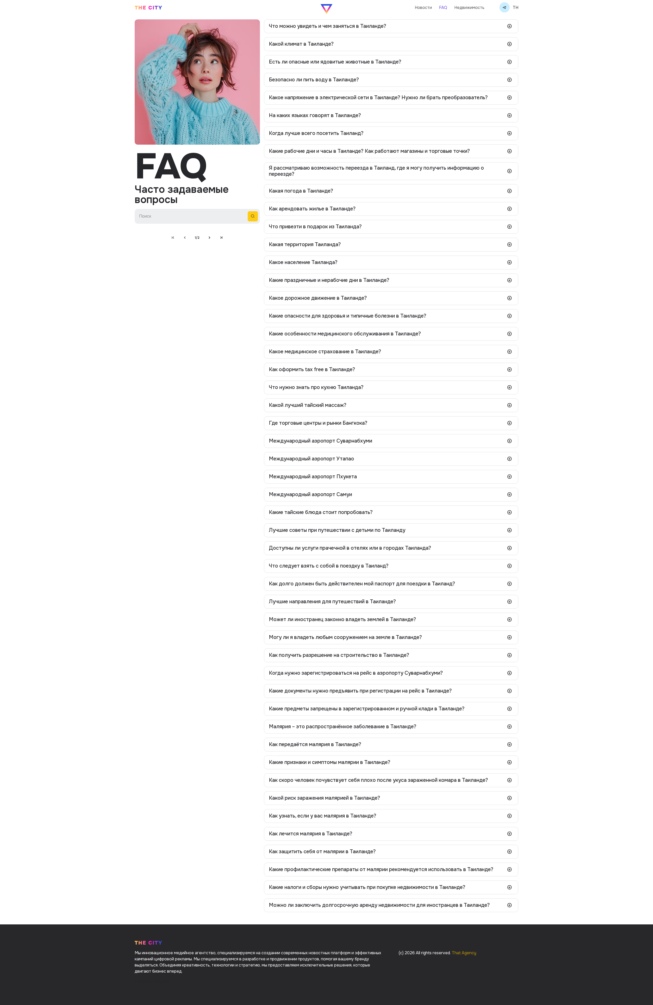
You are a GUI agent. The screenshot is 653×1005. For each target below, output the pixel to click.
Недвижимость (469, 7)
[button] (391, 26)
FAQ (443, 7)
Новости (423, 7)
